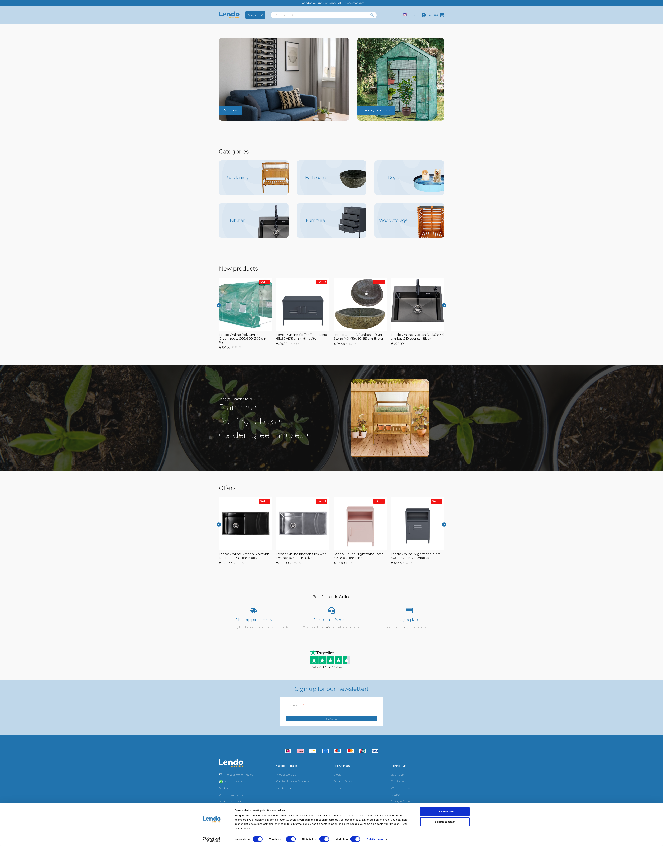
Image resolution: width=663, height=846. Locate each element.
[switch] (291, 839)
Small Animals (343, 781)
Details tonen (375, 839)
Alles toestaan (445, 811)
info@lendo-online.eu (239, 774)
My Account (227, 788)
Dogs (337, 774)
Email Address (295, 705)
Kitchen (396, 794)
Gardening (283, 788)
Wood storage (286, 774)
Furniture (397, 781)
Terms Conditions (231, 801)
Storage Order (401, 801)
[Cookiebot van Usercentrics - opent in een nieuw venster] (211, 839)
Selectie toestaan (445, 821)
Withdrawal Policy (231, 795)
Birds (337, 788)
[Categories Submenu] (262, 15)
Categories (253, 15)
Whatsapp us (233, 781)
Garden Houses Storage (292, 781)
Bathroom (398, 774)
